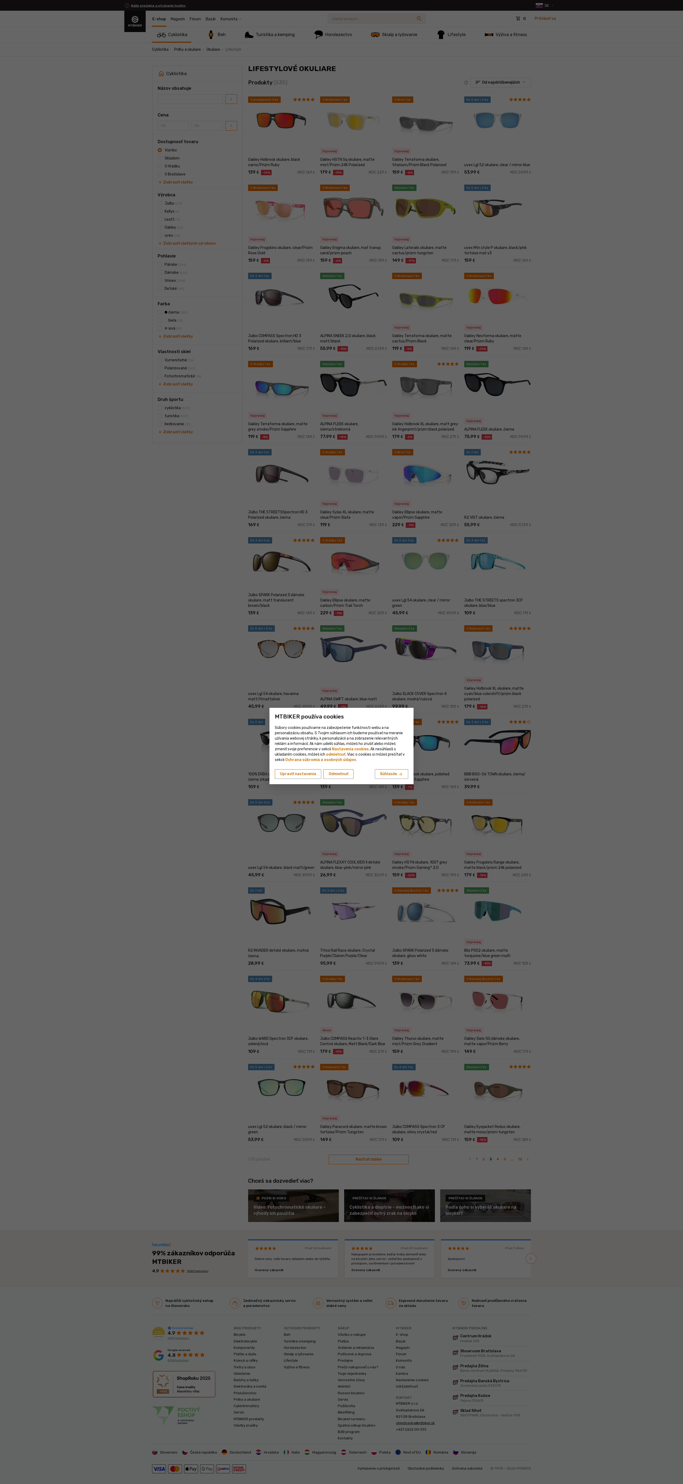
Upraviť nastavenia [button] (298, 774)
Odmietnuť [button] (338, 774)
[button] (336, 754)
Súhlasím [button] (391, 774)
